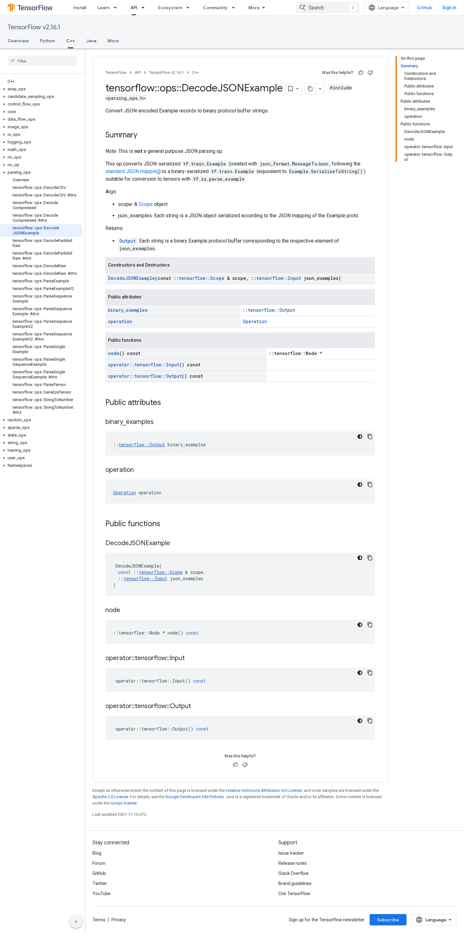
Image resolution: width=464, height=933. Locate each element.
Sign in (449, 7)
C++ (70, 41)
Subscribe (388, 920)
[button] (41, 89)
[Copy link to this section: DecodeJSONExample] (176, 543)
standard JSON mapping (132, 171)
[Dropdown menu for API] (144, 7)
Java (91, 41)
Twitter (99, 883)
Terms (98, 919)
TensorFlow (116, 72)
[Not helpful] (370, 72)
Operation (255, 321)
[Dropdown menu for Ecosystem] (189, 7)
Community (215, 7)
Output (127, 241)
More (254, 7)
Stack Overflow (293, 873)
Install (80, 7)
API (133, 7)
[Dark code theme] (360, 436)
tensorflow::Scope (201, 278)
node (113, 353)
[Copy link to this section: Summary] (143, 135)
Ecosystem (170, 7)
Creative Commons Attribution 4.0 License (264, 790)
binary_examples (127, 310)
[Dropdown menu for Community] (235, 7)
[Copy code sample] (370, 436)
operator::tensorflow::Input (143, 365)
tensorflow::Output (271, 310)
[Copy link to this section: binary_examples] (160, 422)
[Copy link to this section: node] (126, 610)
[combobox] (327, 7)
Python (47, 41)
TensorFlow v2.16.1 (34, 27)
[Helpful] (361, 72)
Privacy (118, 919)
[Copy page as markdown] (310, 88)
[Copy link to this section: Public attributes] (167, 403)
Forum (98, 863)
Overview (18, 41)
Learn (104, 7)
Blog (96, 853)
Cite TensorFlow (294, 893)
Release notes (292, 863)
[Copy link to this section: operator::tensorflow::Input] (191, 658)
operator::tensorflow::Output (145, 376)
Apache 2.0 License (110, 796)
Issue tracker (291, 853)
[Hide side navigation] (76, 921)
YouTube (101, 893)
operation (120, 321)
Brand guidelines (295, 883)
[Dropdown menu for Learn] (117, 7)
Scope (146, 204)
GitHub (424, 7)
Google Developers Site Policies (194, 796)
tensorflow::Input (278, 278)
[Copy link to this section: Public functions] (166, 524)
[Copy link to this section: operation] (140, 470)
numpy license (123, 803)
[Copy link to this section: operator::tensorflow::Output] (197, 706)
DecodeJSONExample (131, 278)
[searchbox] (42, 61)
